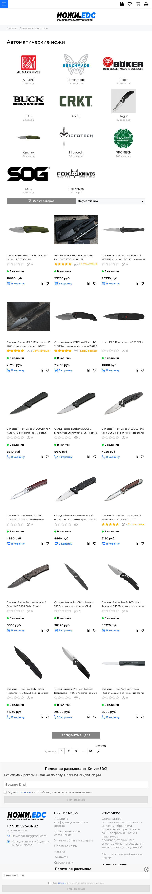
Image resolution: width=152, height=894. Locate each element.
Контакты (61, 857)
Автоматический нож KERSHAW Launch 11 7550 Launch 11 (74, 257)
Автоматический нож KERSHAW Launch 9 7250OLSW (26, 257)
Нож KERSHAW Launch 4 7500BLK (122, 342)
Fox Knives (76, 189)
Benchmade (76, 80)
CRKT (76, 116)
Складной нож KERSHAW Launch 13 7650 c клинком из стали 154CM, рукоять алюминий (28, 344)
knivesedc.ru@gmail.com (29, 836)
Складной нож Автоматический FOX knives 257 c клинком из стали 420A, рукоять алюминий (123, 691)
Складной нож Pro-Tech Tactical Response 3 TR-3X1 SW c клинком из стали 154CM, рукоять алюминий (75, 691)
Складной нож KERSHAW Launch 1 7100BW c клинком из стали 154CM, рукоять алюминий (76, 344)
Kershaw (28, 152)
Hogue (123, 116)
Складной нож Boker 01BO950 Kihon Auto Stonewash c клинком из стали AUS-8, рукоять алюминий (76, 431)
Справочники (63, 862)
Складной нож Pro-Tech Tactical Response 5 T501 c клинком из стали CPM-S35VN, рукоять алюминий (123, 604)
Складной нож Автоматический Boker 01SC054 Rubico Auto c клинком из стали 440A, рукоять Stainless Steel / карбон (122, 517)
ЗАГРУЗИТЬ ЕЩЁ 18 (76, 735)
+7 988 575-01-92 (22, 826)
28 (90, 751)
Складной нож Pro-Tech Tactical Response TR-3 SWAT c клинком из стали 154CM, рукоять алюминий (27, 691)
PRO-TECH (123, 152)
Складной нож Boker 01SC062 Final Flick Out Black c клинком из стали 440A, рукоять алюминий (123, 431)
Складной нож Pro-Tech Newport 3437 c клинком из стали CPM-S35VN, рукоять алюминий (74, 604)
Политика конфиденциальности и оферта (71, 822)
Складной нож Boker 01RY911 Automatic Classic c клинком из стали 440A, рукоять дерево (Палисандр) (25, 517)
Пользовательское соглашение (67, 833)
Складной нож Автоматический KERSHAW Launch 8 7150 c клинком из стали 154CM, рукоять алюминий (123, 257)
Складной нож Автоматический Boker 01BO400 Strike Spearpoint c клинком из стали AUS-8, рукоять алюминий (75, 517)
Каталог (59, 851)
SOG (28, 189)
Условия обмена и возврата (74, 840)
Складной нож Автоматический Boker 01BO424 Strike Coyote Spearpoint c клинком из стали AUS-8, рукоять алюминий (26, 604)
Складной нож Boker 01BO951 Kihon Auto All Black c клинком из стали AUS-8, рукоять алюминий (28, 431)
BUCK (28, 116)
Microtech (76, 152)
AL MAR (28, 80)
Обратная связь (65, 846)
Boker (123, 80)
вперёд (101, 745)
